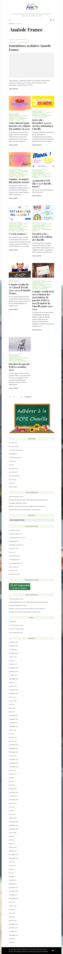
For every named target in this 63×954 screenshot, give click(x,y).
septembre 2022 (14, 726)
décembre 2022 (13, 715)
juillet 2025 (12, 657)
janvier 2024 (13, 686)
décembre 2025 (13, 642)
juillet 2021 (12, 756)
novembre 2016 (13, 891)
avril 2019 (12, 814)
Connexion (12, 621)
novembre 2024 (13, 671)
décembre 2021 (13, 745)
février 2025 (13, 664)
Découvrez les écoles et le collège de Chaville (42, 236)
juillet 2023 (12, 701)
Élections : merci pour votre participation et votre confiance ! (27, 506)
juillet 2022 (12, 730)
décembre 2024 (13, 668)
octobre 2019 (13, 796)
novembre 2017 (13, 858)
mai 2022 (11, 734)
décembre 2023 (13, 690)
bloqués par (20, 586)
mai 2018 (11, 840)
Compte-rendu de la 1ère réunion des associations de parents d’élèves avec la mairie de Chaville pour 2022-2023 (43, 300)
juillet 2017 (12, 865)
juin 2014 (12, 942)
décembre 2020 (13, 759)
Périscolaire (20, 120)
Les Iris (11, 117)
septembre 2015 (13, 935)
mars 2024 (12, 682)
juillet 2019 (12, 803)
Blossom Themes (28, 951)
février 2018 (13, 847)
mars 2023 (12, 712)
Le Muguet (25, 115)
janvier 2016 (13, 920)
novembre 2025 (13, 646)
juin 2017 (12, 869)
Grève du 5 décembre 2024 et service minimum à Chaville (42, 124)
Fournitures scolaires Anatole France (30, 48)
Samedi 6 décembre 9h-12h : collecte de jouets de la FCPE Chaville (28, 500)
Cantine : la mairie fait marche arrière (19, 181)
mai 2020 (11, 781)
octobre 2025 (13, 649)
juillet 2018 (12, 832)
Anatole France (24, 42)
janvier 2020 (13, 788)
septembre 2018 (14, 829)
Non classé (12, 479)
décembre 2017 (13, 854)
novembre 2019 (13, 792)
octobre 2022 (13, 723)
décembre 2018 (13, 821)
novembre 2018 (13, 825)
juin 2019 (12, 807)
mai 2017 (11, 873)
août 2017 (12, 862)
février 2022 (13, 737)
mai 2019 (11, 810)
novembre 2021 (13, 748)
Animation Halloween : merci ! (18, 503)
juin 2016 (12, 909)
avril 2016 (12, 913)
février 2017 (13, 880)
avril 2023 (12, 708)
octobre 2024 (13, 675)
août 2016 (12, 902)
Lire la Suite (13, 89)
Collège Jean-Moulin (38, 172)
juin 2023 (12, 704)
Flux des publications (16, 625)
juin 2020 (12, 778)
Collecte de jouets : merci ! (16, 496)
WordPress (44, 951)
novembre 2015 (13, 928)
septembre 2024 (14, 679)
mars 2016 (12, 917)
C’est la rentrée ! (17, 233)
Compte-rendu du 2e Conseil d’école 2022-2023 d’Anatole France (20, 289)
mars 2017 (12, 876)
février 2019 (13, 818)
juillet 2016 (12, 906)
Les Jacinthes (19, 117)
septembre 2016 (13, 898)
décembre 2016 (13, 887)
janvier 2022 (13, 741)
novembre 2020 (13, 763)
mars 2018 (12, 843)
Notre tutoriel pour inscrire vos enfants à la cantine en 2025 (19, 125)
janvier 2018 (13, 851)
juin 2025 (12, 660)
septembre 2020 (14, 767)
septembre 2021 (13, 752)
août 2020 (12, 770)
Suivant (27, 397)
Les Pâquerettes (23, 118)
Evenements (13, 454)
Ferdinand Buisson (14, 115)
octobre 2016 (13, 895)
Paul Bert (12, 120)
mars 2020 (12, 785)
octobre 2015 (13, 931)
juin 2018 (12, 836)
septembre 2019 (14, 799)
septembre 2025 (14, 653)
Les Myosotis (13, 118)
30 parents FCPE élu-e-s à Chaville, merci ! (42, 183)
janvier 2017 (13, 884)
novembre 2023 (13, 693)
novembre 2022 (13, 719)
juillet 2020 (13, 774)
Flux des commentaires (16, 629)
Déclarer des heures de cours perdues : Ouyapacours (24, 509)
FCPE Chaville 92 (31, 12)
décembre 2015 (13, 924)
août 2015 (12, 939)
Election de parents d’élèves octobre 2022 (19, 366)
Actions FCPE (13, 170)
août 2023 (12, 697)
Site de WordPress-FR (16, 632)
